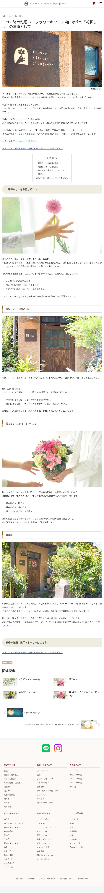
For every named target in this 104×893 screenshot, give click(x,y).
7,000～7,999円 (76, 783)
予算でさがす (75, 765)
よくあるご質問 (43, 847)
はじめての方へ (43, 819)
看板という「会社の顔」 (48, 167)
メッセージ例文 (76, 843)
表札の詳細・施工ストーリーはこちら (52, 178)
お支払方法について (45, 839)
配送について (42, 835)
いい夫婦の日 (9, 863)
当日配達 (7, 807)
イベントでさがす (11, 813)
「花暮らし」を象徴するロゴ (48, 163)
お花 (71, 835)
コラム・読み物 (76, 813)
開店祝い (7, 791)
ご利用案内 (31, 878)
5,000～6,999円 (76, 779)
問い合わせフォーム (45, 855)
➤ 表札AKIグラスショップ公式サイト (19, 141)
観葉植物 (40, 787)
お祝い (72, 823)
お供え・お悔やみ (11, 775)
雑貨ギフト (41, 799)
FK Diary (8, 662)
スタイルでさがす (44, 765)
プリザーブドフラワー (46, 779)
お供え (72, 827)
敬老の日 (7, 851)
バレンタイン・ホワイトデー (15, 823)
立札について (42, 831)
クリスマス (8, 867)
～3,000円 (74, 771)
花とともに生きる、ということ (51, 170)
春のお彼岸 (8, 831)
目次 (49, 158)
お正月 (6, 819)
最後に (41, 174)
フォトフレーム (43, 795)
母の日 (6, 835)
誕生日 (6, 771)
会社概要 (19, 878)
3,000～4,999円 (76, 775)
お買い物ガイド (43, 813)
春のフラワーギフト (12, 827)
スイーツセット (43, 783)
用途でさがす (9, 765)
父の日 (6, 839)
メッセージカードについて (47, 827)
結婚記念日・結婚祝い (13, 783)
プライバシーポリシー (47, 878)
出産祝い (7, 787)
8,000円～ (74, 787)
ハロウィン (8, 859)
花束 (38, 775)
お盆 (6, 847)
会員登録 (40, 851)
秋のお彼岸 (8, 855)
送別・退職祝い (10, 795)
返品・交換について (45, 843)
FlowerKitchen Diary (77, 847)
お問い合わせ (83, 878)
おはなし (73, 839)
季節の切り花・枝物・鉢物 (47, 791)
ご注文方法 (41, 823)
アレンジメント (43, 771)
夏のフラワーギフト (12, 843)
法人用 (6, 803)
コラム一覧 (74, 819)
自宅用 (6, 799)
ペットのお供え (10, 779)
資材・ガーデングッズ (46, 803)
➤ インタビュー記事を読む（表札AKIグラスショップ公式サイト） (32, 148)
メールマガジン (43, 859)
